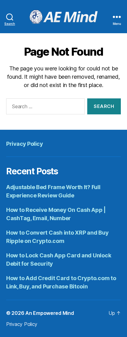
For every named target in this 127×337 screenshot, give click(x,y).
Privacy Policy (24, 144)
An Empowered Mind (49, 313)
